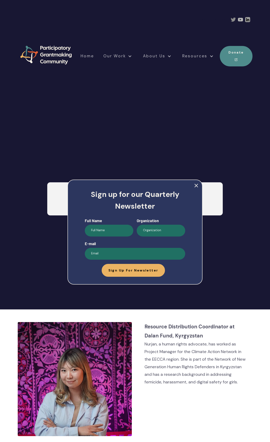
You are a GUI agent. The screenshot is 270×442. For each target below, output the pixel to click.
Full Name (93, 220)
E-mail (90, 243)
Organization (148, 220)
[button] (133, 270)
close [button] (196, 186)
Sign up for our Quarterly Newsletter (135, 200)
